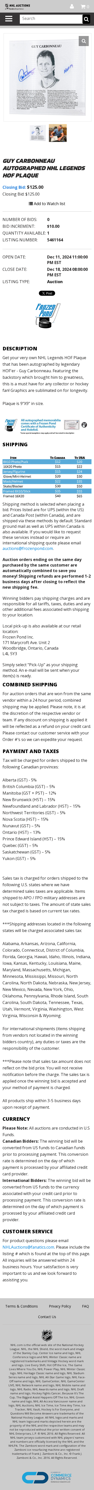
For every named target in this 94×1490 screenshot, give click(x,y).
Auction (55, 281)
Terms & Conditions (21, 1306)
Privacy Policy (60, 1306)
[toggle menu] (9, 19)
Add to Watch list (49, 203)
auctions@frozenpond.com (28, 548)
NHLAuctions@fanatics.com (28, 1247)
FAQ (85, 1306)
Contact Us (47, 1316)
